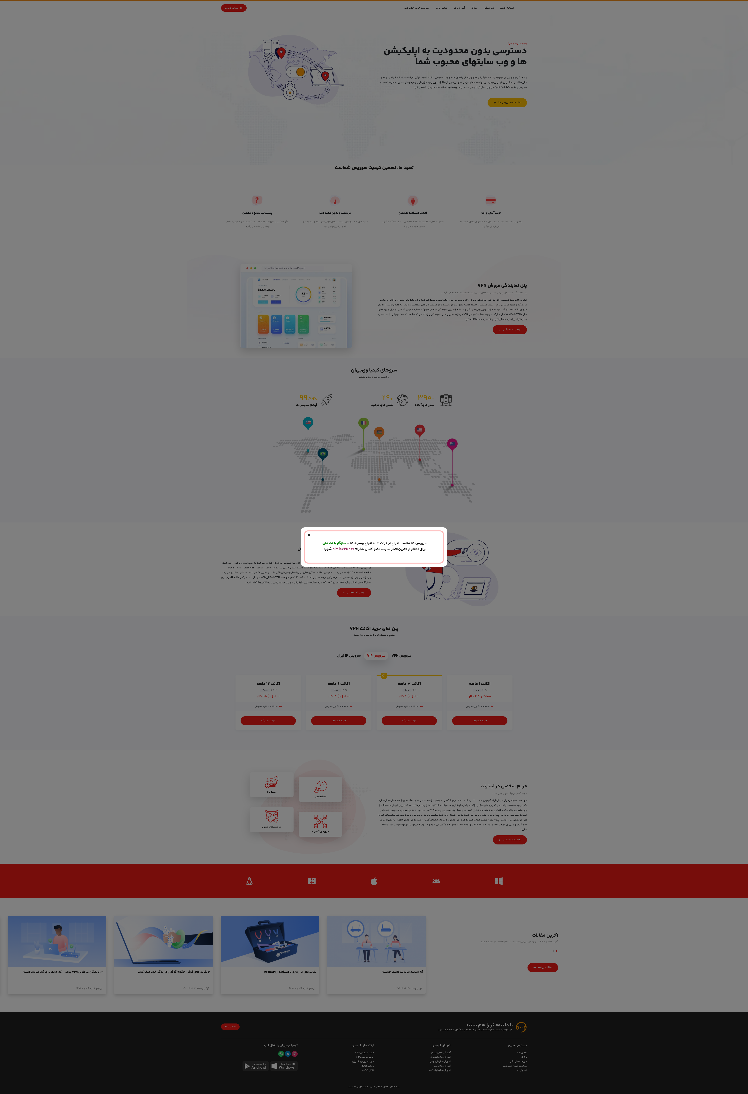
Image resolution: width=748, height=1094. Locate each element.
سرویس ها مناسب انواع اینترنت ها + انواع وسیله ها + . (374, 543)
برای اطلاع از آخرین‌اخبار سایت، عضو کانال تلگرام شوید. (374, 549)
